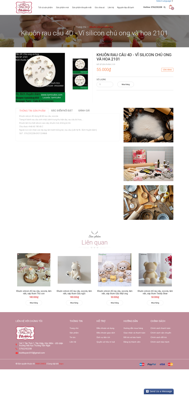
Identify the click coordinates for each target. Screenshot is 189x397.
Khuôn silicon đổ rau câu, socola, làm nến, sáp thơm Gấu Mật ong (114, 292)
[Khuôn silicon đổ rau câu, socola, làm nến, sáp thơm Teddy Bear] (155, 269)
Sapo (61, 364)
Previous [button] (80, 50)
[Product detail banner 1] (148, 125)
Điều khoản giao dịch (106, 333)
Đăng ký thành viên (132, 342)
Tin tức (73, 337)
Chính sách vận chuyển (161, 333)
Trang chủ (74, 328)
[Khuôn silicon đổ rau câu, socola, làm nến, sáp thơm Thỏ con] (34, 269)
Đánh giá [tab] (84, 110)
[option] (80, 66)
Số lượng (101, 79)
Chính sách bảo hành (160, 342)
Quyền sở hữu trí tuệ (106, 342)
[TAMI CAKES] (24, 7)
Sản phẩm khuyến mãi (81, 7)
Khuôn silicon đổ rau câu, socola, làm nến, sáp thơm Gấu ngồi (74, 292)
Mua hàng (126, 84)
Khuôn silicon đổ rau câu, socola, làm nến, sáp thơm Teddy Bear (155, 292)
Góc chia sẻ (99, 7)
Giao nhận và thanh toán (134, 333)
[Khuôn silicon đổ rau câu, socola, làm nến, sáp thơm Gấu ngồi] (74, 269)
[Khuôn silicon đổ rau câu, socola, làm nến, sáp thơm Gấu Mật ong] (115, 269)
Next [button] (80, 85)
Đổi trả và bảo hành (132, 337)
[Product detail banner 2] (148, 164)
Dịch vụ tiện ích (103, 337)
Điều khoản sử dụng (105, 328)
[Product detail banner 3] (148, 202)
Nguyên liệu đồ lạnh (125, 7)
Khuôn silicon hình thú (101, 26)
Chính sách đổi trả (159, 337)
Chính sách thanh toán (160, 328)
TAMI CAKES (40, 364)
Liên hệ (73, 342)
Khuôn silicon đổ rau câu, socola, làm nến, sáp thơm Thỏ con (33, 292)
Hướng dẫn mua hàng (133, 328)
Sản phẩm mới (62, 7)
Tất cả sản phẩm (45, 7)
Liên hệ (111, 7)
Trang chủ (81, 26)
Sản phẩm (74, 333)
